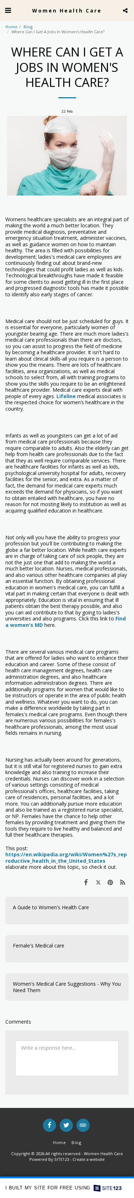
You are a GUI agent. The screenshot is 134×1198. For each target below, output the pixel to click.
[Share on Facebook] (86, 882)
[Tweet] (98, 882)
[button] (8, 10)
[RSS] (122, 882)
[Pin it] (110, 882)
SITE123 (61, 1159)
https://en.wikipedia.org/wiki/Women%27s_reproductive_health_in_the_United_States (66, 857)
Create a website (89, 1159)
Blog (28, 26)
